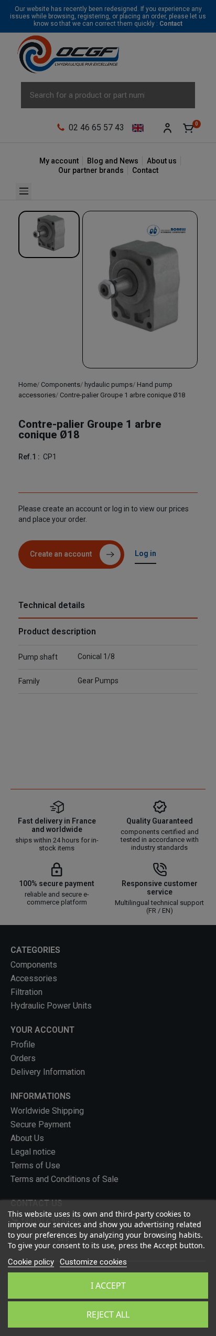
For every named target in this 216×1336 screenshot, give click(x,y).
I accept (108, 1285)
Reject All (108, 1314)
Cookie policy (31, 1262)
